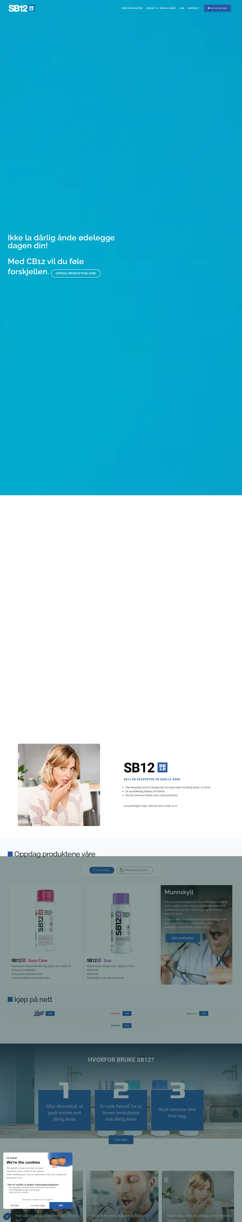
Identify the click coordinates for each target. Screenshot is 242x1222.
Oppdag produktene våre (76, 392)
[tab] (101, 870)
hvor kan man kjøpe (218, 8)
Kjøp (50, 1013)
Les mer (121, 1140)
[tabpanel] (121, 936)
